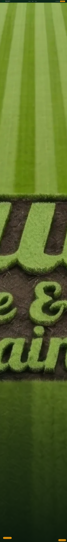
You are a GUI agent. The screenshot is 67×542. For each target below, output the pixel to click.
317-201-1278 (57, 1)
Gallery (33, 1)
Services (29, 1)
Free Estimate (62, 1)
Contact (36, 1)
